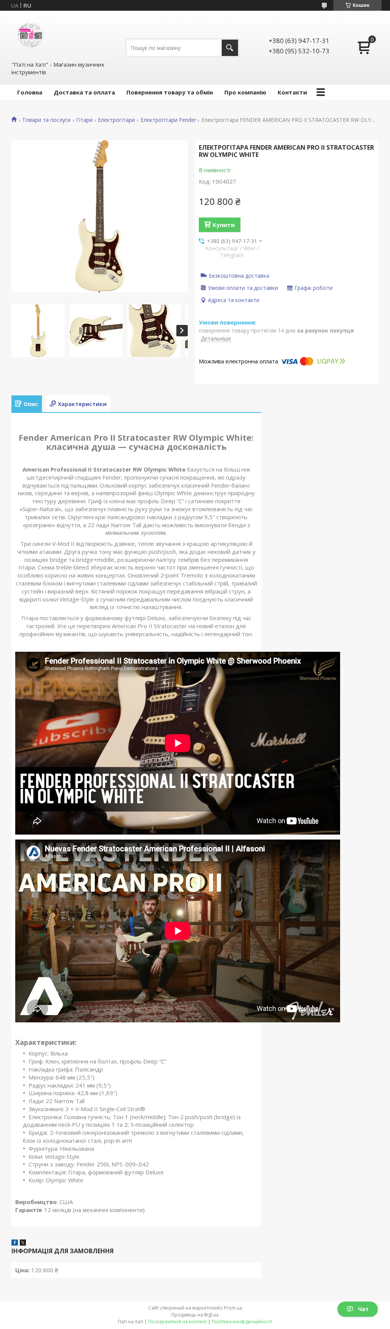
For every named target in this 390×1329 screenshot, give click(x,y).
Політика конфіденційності (242, 1321)
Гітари (84, 120)
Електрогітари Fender (168, 120)
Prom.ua (233, 1308)
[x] (23, 1243)
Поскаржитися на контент (177, 1321)
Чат (363, 1309)
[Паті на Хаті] (30, 35)
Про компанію (245, 92)
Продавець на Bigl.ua (195, 1314)
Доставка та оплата (84, 92)
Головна (29, 92)
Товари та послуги (46, 120)
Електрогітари (116, 120)
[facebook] (14, 1243)
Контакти (292, 92)
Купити (224, 225)
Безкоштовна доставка (239, 275)
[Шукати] (230, 48)
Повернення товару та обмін (169, 92)
